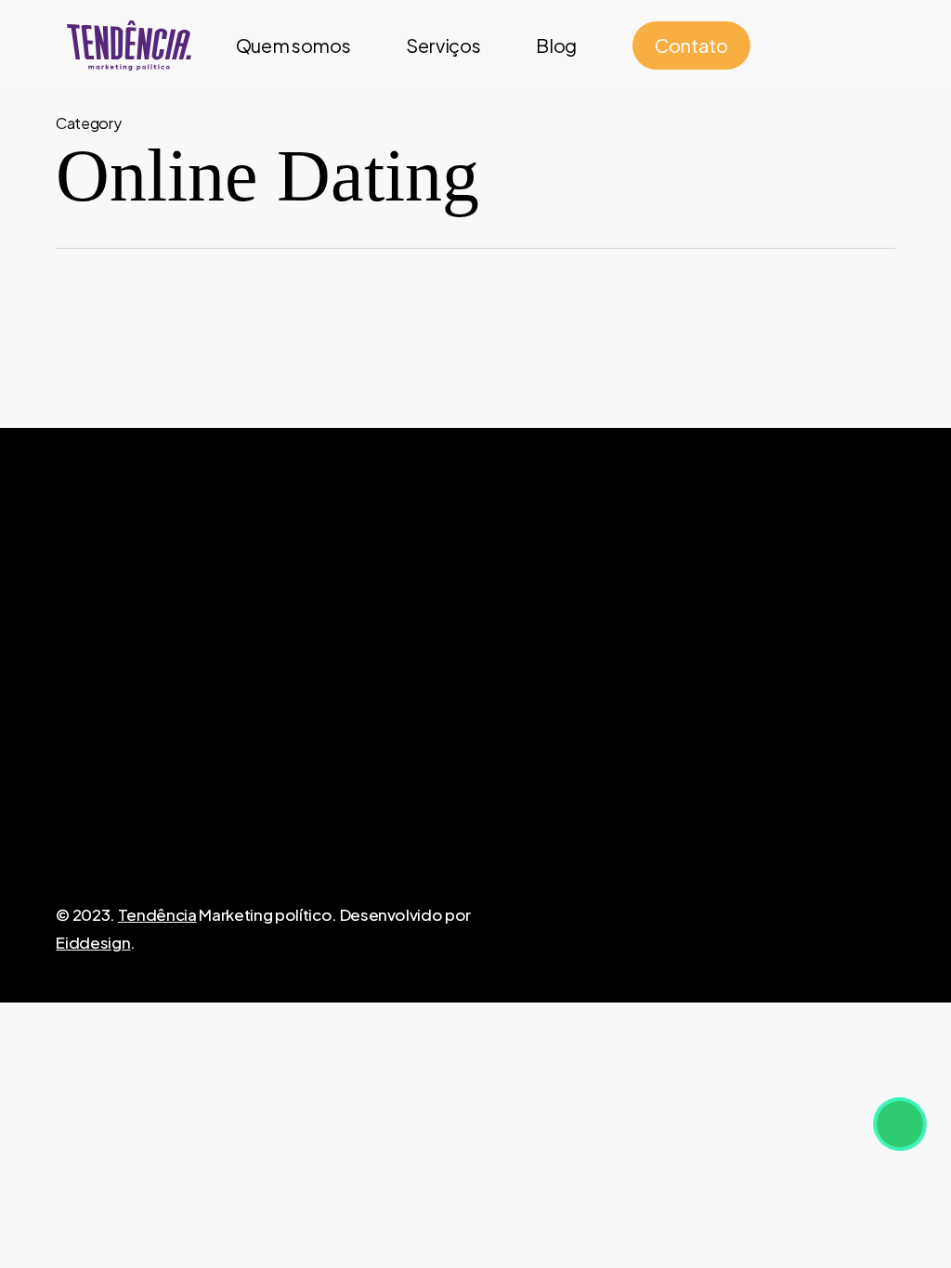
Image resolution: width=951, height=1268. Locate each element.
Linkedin (646, 711)
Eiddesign (93, 942)
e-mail (197, 668)
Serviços (508, 711)
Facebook (654, 655)
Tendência (157, 914)
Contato (508, 767)
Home (499, 655)
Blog (493, 739)
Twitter (642, 739)
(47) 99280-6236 (818, 683)
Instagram (653, 683)
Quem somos (527, 683)
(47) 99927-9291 (815, 655)
